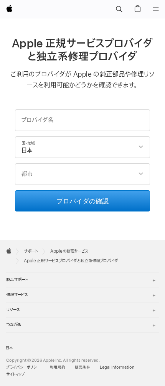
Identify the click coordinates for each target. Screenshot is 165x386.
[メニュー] (156, 9)
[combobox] (82, 147)
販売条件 (82, 367)
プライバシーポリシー (23, 367)
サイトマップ (15, 374)
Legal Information (117, 367)
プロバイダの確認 (82, 200)
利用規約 (57, 367)
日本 (9, 348)
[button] (119, 9)
